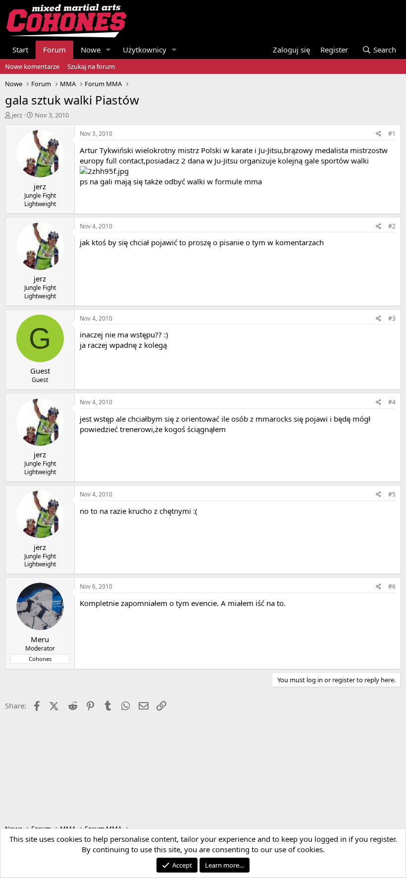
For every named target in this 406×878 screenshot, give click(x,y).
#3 (392, 318)
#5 (392, 494)
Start (20, 50)
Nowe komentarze (32, 66)
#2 (392, 226)
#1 (392, 133)
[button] (108, 50)
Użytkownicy (144, 50)
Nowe (91, 50)
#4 (392, 402)
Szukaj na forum (91, 66)
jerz (17, 114)
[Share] (378, 134)
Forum (54, 50)
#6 (392, 586)
